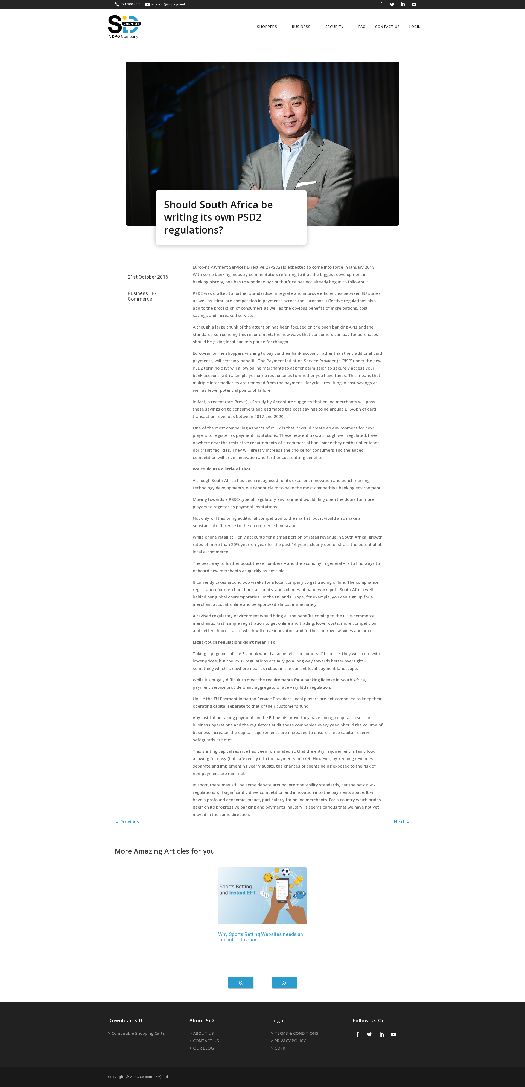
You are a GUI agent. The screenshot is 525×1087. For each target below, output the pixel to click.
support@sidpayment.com (172, 4)
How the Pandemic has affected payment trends (358, 937)
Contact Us (387, 26)
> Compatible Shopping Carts (136, 1033)
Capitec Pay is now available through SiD (156, 879)
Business (301, 26)
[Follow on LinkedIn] (403, 4)
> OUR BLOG (201, 1048)
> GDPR (278, 1048)
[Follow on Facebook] (381, 4)
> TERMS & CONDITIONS (294, 1033)
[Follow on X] (392, 4)
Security (334, 26)
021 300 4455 (131, 4)
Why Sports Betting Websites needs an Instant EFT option (260, 937)
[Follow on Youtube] (414, 4)
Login (415, 26)
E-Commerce (142, 296)
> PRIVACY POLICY (288, 1040)
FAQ (362, 26)
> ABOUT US (201, 1033)
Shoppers (267, 26)
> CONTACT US (204, 1040)
